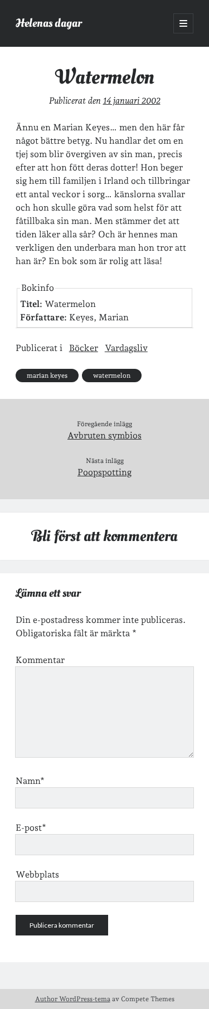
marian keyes (47, 375)
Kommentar (40, 660)
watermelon (111, 375)
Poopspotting (104, 472)
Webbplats (37, 874)
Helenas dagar (49, 23)
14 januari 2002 (132, 100)
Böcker (83, 348)
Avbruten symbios (104, 435)
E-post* (31, 827)
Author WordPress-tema (72, 999)
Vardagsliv (126, 348)
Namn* (30, 781)
